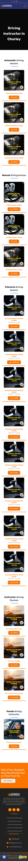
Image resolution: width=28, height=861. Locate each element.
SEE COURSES (8, 781)
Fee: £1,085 (14, 398)
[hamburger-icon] (25, 6)
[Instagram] (14, 2)
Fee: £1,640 (14, 509)
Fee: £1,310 (14, 437)
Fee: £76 (14, 130)
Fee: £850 (14, 633)
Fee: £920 (14, 665)
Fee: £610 (14, 326)
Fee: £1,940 (14, 547)
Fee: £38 (14, 97)
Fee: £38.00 (14, 209)
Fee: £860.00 (14, 362)
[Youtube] (17, 2)
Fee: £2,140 (14, 582)
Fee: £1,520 (14, 473)
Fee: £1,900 (14, 697)
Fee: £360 (14, 162)
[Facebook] (12, 2)
